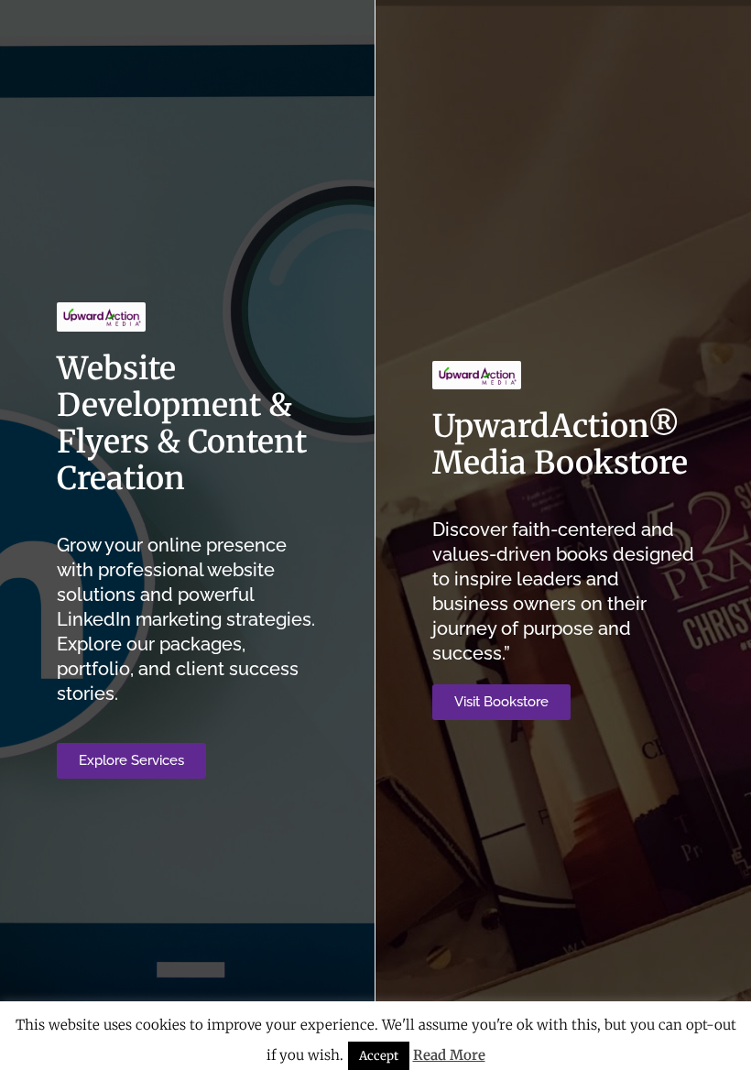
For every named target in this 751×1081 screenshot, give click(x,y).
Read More (449, 1055)
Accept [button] (378, 1056)
